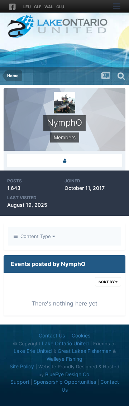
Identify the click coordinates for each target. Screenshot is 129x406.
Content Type (35, 236)
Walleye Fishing (64, 359)
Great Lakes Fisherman (84, 351)
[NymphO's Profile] (64, 161)
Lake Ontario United (65, 343)
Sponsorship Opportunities (65, 382)
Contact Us (52, 335)
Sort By (107, 282)
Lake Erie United (33, 351)
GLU (60, 6)
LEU (27, 6)
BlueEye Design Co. (68, 374)
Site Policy (22, 366)
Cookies (81, 335)
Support (19, 382)
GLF (37, 6)
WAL (48, 6)
